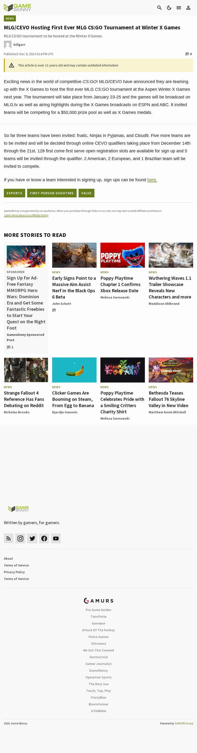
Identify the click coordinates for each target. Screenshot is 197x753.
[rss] (8, 538)
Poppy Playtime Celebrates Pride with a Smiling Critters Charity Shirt (122, 402)
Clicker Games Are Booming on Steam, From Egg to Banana (73, 399)
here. (152, 179)
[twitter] (32, 538)
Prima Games (99, 637)
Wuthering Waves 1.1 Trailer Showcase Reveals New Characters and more (170, 287)
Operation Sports (99, 677)
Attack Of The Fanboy (98, 630)
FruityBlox (98, 697)
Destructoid (99, 657)
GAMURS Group (184, 723)
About (8, 558)
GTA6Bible (98, 711)
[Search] (159, 8)
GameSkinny (98, 670)
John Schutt (61, 303)
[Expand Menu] (179, 8)
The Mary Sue (99, 684)
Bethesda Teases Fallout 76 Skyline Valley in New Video (168, 399)
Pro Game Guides (98, 610)
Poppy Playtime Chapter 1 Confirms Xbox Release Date (120, 284)
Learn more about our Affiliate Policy (26, 215)
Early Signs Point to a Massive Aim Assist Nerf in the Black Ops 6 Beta (74, 287)
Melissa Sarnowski (114, 297)
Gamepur (98, 623)
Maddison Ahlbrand (164, 303)
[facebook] (44, 538)
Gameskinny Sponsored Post (25, 337)
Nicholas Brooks (17, 412)
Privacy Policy (14, 572)
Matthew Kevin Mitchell (167, 412)
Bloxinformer (98, 704)
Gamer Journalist (99, 664)
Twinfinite (98, 616)
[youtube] (56, 538)
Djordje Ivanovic (65, 412)
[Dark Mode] (169, 8)
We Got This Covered (98, 650)
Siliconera (98, 643)
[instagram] (20, 538)
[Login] (188, 8)
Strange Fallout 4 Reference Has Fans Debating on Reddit (24, 399)
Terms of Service (16, 565)
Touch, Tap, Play (98, 690)
